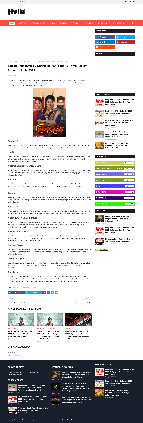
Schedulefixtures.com (15, 375)
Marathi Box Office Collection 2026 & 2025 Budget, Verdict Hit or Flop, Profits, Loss (119, 123)
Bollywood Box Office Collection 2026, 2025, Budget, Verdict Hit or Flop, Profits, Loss (119, 102)
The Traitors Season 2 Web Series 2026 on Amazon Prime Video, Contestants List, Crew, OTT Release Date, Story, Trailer (75, 387)
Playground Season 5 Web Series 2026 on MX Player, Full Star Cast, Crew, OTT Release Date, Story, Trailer (76, 400)
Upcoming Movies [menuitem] (38, 23)
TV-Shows (113, 192)
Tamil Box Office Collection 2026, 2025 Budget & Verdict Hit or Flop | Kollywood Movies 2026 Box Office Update (77, 335)
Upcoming (113, 198)
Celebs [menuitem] (52, 23)
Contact (22, 2)
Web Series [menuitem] (63, 23)
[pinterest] (133, 1)
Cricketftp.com (33, 372)
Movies (113, 180)
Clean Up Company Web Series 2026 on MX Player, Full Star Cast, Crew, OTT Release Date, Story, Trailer (76, 374)
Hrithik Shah (13, 75)
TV (113, 186)
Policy (133, 420)
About (16, 2)
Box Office (113, 162)
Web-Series (113, 204)
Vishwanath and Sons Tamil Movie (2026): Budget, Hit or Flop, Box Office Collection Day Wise (20, 334)
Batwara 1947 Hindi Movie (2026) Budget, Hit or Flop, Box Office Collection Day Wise (118, 218)
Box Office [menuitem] (22, 23)
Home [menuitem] (12, 23)
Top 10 (19, 287)
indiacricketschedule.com (16, 372)
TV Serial (15, 61)
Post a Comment (14, 355)
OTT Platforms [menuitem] (118, 23)
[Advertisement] (50, 44)
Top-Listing (26, 287)
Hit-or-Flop (113, 174)
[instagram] (129, 1)
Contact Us (125, 420)
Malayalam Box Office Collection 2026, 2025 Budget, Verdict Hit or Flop (120, 240)
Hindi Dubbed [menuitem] (102, 23)
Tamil (14, 287)
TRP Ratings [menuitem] (75, 23)
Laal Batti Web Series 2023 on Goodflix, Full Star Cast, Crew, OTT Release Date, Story (118, 145)
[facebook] (122, 1)
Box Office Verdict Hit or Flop (113, 168)
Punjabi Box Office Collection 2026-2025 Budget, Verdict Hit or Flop (118, 112)
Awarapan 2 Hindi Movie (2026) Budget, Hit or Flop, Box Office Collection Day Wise (117, 134)
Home (10, 2)
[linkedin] (105, 42)
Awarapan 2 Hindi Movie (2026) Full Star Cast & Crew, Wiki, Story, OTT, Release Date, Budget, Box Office (31, 387)
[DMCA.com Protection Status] (101, 251)
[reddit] (105, 47)
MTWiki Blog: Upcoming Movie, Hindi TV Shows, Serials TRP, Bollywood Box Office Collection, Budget (50, 420)
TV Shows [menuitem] (89, 23)
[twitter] (126, 1)
